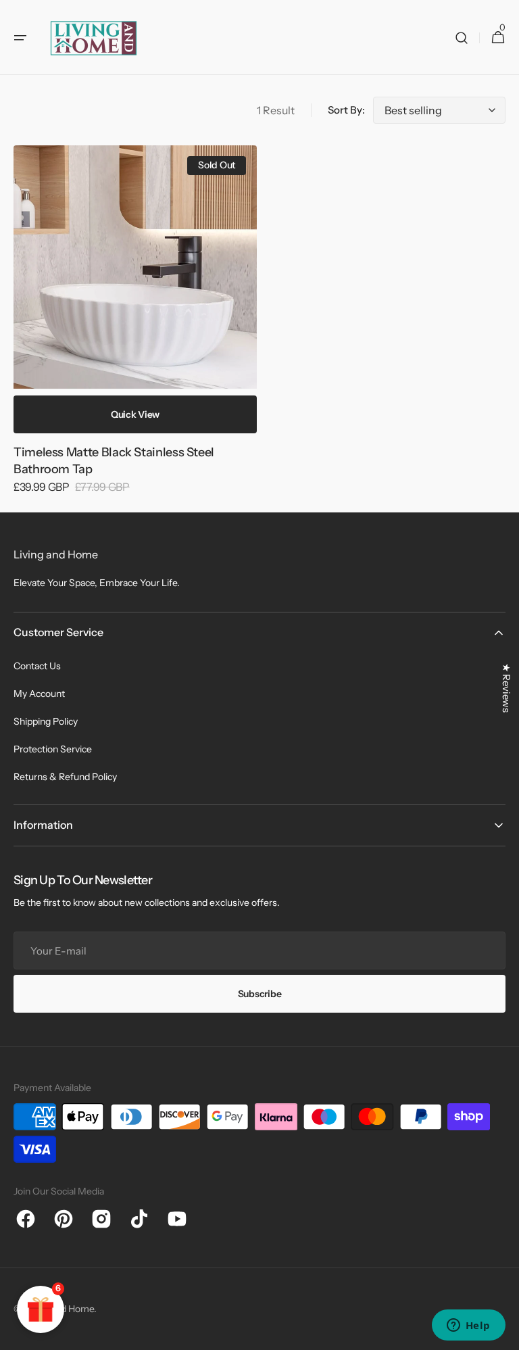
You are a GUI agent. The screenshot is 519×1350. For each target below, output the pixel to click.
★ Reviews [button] (506, 688)
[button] (20, 38)
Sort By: (346, 109)
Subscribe (259, 994)
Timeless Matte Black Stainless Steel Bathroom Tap (114, 461)
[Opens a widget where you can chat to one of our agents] (468, 1326)
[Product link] (135, 328)
